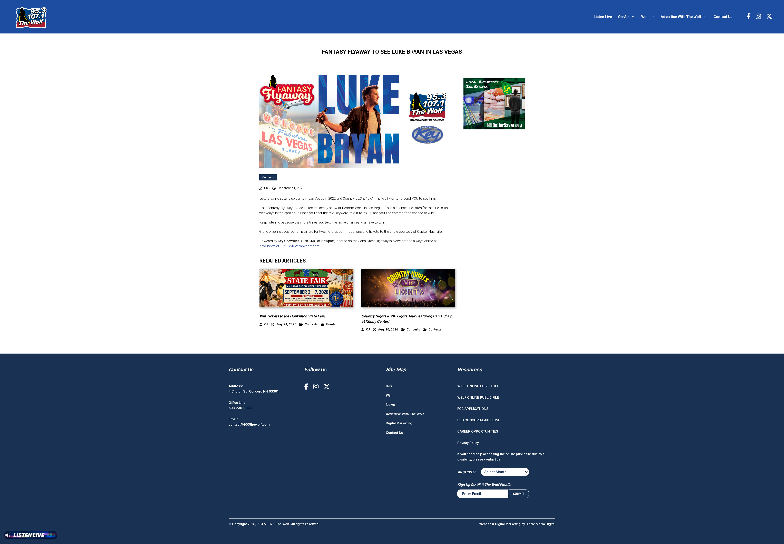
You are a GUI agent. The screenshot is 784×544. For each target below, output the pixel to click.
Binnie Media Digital (540, 524)
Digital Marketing (399, 423)
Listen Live (603, 16)
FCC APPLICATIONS (473, 409)
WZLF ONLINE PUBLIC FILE (478, 397)
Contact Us (723, 16)
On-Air (623, 16)
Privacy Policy (468, 443)
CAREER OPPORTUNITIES (477, 431)
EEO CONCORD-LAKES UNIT (479, 420)
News (390, 405)
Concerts (413, 329)
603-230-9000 (240, 408)
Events (331, 324)
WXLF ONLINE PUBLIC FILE (478, 386)
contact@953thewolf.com (249, 424)
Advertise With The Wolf (681, 16)
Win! (644, 16)
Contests (268, 177)
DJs (389, 386)
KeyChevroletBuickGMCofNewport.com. (289, 246)
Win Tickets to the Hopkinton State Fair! (292, 316)
